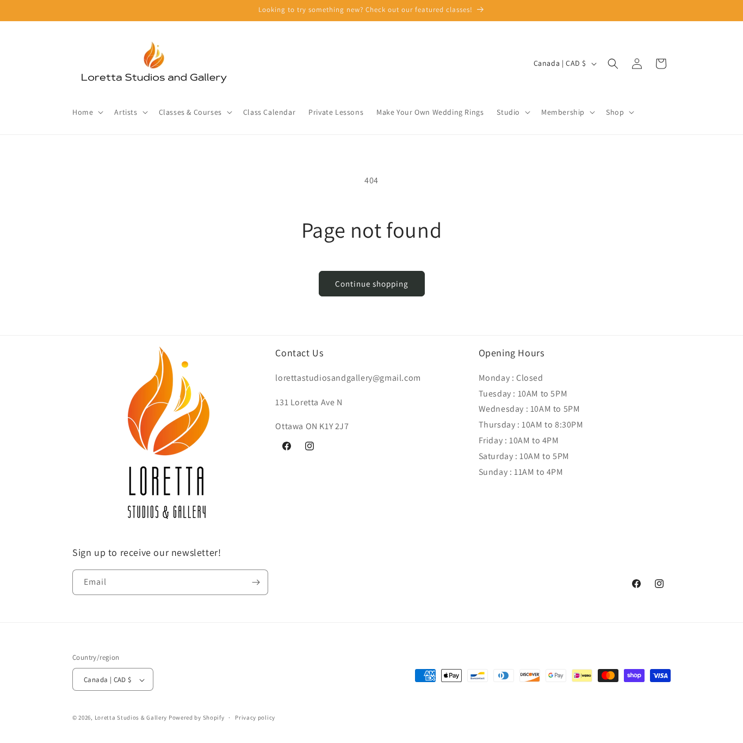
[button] (87, 112)
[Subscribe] (256, 582)
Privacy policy (255, 717)
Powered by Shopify (197, 718)
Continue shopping (371, 283)
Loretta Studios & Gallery (131, 718)
